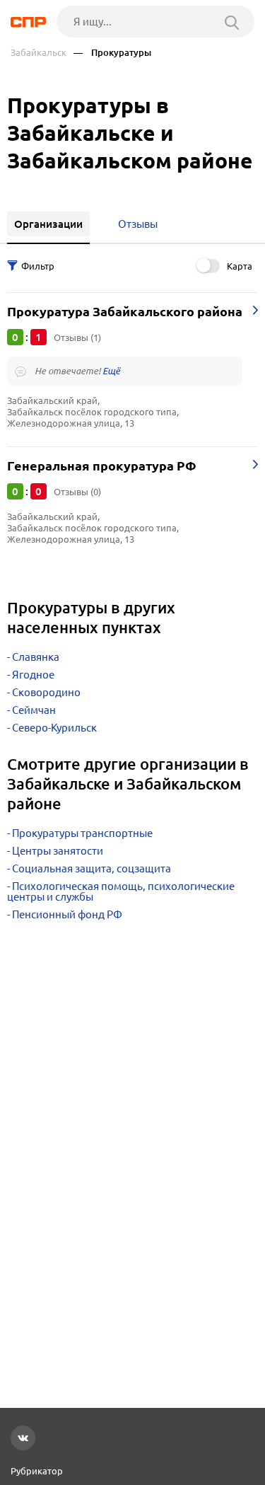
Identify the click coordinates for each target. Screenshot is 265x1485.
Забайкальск (38, 52)
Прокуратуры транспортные (82, 833)
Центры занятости (57, 850)
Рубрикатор (37, 1471)
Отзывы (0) (77, 491)
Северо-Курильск (54, 727)
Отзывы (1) (77, 337)
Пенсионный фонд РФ (67, 914)
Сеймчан (34, 710)
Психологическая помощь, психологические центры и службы (121, 891)
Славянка (35, 657)
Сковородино (46, 692)
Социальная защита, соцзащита (91, 868)
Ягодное (33, 674)
